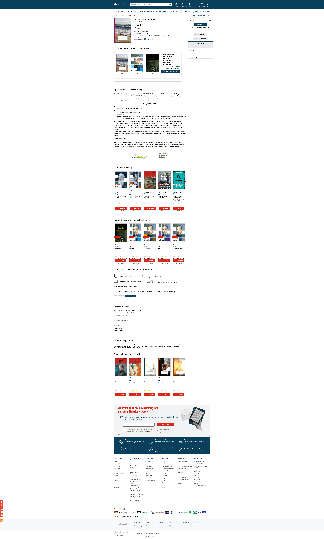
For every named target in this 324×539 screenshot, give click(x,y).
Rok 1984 (132, 382)
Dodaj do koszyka (200, 24)
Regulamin (164, 463)
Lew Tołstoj (117, 197)
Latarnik (166, 58)
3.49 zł (151, 208)
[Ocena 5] (146, 35)
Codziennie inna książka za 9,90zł (200, 15)
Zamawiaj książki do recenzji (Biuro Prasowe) (184, 469)
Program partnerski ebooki (185, 466)
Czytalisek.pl (162, 526)
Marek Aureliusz (162, 384)
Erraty (163, 478)
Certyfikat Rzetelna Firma (200, 463)
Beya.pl (149, 526)
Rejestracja (149, 463)
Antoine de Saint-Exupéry (149, 384)
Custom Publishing (183, 479)
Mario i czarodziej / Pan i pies (164, 196)
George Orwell (132, 384)
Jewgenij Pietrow (121, 384)
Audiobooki (129, 11)
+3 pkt (138, 28)
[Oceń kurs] (119, 296)
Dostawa (164, 473)
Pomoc (135, 286)
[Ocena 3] (142, 35)
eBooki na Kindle (134, 485)
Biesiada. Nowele (168, 62)
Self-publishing (182, 472)
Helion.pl (138, 522)
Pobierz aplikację (187, 11)
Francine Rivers (176, 200)
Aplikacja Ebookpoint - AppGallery (135, 497)
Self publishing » (188, 447)
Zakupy (131, 467)
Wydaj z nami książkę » (161, 439)
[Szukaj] (170, 4)
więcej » (149, 431)
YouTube (1, 512)
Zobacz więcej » (122, 435)
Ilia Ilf (116, 384)
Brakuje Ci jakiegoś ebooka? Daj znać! (165, 447)
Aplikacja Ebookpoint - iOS (136, 494)
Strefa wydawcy (182, 463)
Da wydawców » (188, 439)
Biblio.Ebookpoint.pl (188, 526)
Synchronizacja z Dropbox (136, 488)
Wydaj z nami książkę (183, 474)
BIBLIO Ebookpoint (183, 477)
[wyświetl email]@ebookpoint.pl (156, 533)
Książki (136, 11)
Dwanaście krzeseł (120, 382)
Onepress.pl (150, 522)
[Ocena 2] (140, 35)
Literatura (116, 330)
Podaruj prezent (205, 11)
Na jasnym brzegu (178, 248)
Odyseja (175, 382)
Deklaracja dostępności (168, 468)
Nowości (155, 11)
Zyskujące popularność (120, 473)
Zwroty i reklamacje (167, 471)
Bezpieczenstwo (134, 465)
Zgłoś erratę (117, 325)
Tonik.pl (206, 532)
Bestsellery (162, 11)
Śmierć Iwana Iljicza (120, 196)
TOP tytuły (117, 468)
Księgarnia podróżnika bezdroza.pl (199, 478)
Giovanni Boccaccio (148, 199)
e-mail (119, 425)
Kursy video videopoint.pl (200, 485)
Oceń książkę (149, 475)
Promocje (149, 11)
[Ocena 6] (147, 35)
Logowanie (148, 461)
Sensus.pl (161, 522)
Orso (159, 248)
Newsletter (149, 478)
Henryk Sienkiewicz (143, 31)
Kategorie (116, 11)
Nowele (122, 330)
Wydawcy (116, 482)
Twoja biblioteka (150, 471)
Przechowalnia (149, 468)
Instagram (1, 508)
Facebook (1, 502)
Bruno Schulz (133, 197)
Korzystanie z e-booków (136, 470)
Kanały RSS (1, 520)
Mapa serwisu (165, 482)
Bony (196, 11)
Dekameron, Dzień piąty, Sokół (149, 196)
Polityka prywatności (167, 466)
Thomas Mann (162, 199)
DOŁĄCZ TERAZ (165, 425)
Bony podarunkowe (119, 485)
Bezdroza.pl (197, 522)
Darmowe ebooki (172, 11)
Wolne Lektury (146, 33)
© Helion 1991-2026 (118, 535)
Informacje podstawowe (136, 463)
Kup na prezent (201, 34)
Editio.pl (173, 522)
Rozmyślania (161, 382)
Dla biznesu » (129, 447)
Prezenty (148, 473)
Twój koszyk (149, 466)
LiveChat (164, 485)
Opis (193, 51)
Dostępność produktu (195, 57)
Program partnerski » (131, 439)
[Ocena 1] (139, 35)
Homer (174, 384)
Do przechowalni (200, 46)
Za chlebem (147, 248)
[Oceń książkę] (143, 35)
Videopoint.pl (139, 526)
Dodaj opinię (130, 296)
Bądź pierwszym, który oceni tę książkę (159, 35)
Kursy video (142, 11)
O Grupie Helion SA (199, 461)
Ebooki (122, 11)
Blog (115, 489)
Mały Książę (147, 382)
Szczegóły (194, 54)
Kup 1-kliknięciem (201, 38)
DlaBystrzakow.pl (187, 522)
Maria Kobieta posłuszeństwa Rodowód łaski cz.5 (178, 197)
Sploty (172, 526)
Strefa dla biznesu (182, 461)
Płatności (164, 475)
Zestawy (116, 480)
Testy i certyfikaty (118, 487)
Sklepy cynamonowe (135, 196)
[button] (185, 181)
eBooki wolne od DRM (135, 479)
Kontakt (164, 461)
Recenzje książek (166, 480)
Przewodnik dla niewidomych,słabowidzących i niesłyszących (134, 475)
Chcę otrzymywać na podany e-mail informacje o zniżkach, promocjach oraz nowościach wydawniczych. (140, 430)
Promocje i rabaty (118, 471)
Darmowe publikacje (119, 478)
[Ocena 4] (144, 35)
